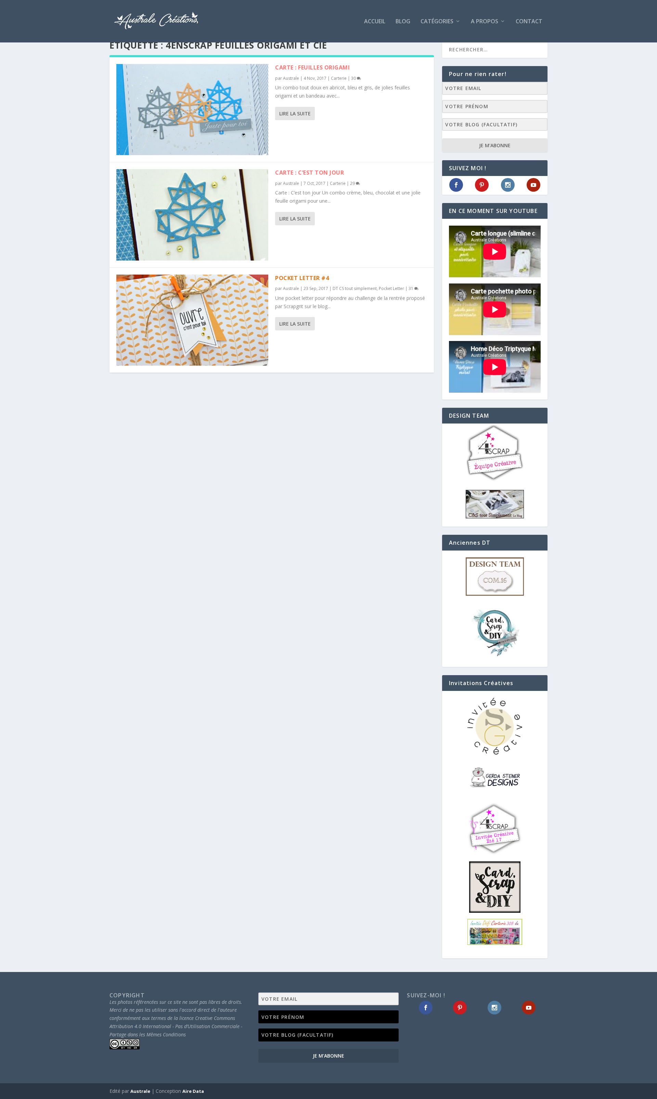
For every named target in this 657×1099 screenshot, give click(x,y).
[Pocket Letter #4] (192, 320)
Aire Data (193, 1091)
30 (354, 78)
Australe (291, 78)
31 (411, 288)
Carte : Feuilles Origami (312, 67)
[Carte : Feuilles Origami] (192, 109)
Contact (529, 21)
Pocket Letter (391, 288)
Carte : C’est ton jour (309, 172)
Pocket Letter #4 (302, 278)
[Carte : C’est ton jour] (192, 214)
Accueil (374, 21)
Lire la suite (295, 113)
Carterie (339, 78)
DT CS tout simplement (355, 288)
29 (353, 183)
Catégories (437, 21)
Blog (403, 21)
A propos (484, 21)
